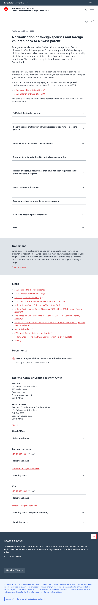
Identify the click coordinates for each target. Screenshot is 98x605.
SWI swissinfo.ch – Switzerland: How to (32, 333)
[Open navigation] (92, 10)
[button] (94, 536)
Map (14, 425)
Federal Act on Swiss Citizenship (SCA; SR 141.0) (36, 305)
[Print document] (86, 21)
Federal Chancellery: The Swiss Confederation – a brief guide (42, 336)
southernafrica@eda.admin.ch (25, 468)
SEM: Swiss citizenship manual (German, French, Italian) (39, 301)
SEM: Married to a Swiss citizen (28, 90)
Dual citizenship (19, 267)
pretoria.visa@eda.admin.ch (24, 505)
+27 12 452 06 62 (19, 491)
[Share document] (92, 21)
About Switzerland (22, 329)
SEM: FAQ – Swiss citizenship (27, 297)
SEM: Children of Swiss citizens (28, 94)
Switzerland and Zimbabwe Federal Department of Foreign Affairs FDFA (30, 9)
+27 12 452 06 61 (19, 454)
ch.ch (16, 340)
